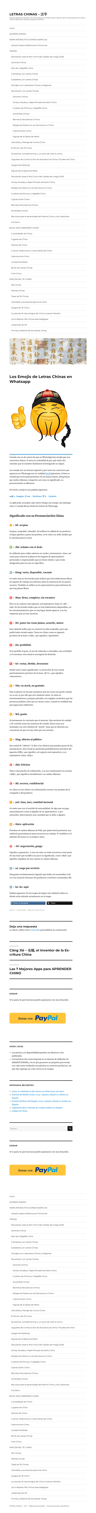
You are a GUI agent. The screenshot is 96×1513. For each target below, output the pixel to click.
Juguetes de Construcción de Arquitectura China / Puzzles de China (43, 159)
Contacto (15, 222)
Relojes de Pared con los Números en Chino (33, 125)
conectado (35, 930)
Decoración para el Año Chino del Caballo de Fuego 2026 (37, 57)
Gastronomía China (20, 256)
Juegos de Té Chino (20, 308)
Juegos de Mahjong (20, 165)
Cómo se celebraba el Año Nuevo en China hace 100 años (38, 1091)
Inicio (12, 28)
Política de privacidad (37, 1506)
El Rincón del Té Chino (21, 148)
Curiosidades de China (21, 233)
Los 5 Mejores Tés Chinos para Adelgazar (29, 319)
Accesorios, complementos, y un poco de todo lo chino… (37, 154)
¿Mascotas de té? (19, 325)
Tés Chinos (16, 285)
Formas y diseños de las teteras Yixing (28, 330)
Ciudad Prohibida (19, 262)
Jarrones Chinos (18, 62)
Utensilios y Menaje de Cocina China (28, 142)
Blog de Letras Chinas (36, 910)
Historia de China (19, 245)
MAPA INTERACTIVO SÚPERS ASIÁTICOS (28, 40)
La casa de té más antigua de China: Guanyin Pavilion (36, 313)
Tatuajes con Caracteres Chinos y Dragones (31, 85)
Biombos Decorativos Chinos (26, 119)
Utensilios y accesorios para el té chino (29, 302)
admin (12, 910)
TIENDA (13, 51)
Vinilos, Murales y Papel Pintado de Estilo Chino (35, 102)
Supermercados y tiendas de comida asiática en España (37, 1107)
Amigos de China (19, 1111)
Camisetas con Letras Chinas (24, 74)
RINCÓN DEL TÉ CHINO (20, 279)
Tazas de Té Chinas (20, 296)
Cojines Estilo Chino (22, 131)
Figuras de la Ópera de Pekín (26, 137)
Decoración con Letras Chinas (25, 91)
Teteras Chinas (18, 291)
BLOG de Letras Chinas (21, 268)
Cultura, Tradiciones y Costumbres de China (31, 251)
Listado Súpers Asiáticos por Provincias (29, 45)
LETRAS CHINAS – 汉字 (28, 14)
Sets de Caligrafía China (22, 68)
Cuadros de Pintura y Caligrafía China (30, 108)
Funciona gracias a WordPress (58, 1506)
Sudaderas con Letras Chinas (24, 79)
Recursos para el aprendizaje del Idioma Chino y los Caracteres (40, 216)
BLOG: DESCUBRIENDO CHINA (24, 228)
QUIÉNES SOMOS (17, 34)
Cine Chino (16, 273)
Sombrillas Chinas (21, 114)
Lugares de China (19, 239)
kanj (48, 473)
